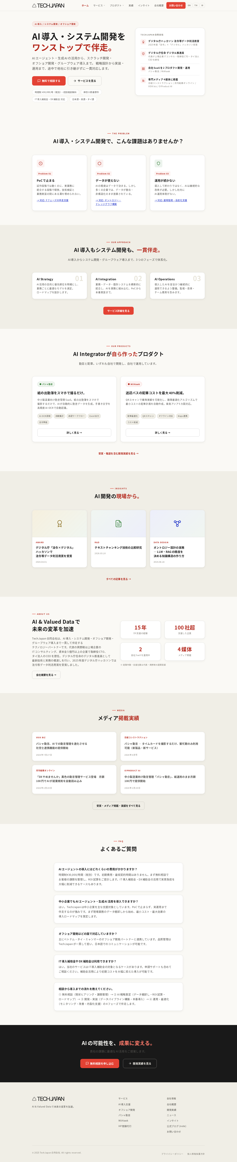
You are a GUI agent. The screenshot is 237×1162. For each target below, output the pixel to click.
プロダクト (116, 5)
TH (195, 5)
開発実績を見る (142, 1063)
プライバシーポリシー (172, 1153)
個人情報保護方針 (196, 1153)
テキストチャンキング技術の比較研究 (118, 547)
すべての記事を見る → (118, 579)
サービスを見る (87, 81)
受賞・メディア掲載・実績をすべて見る (118, 805)
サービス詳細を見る (118, 310)
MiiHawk (123, 1120)
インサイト (144, 5)
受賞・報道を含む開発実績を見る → (118, 453)
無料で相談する (51, 81)
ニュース (171, 1115)
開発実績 (171, 1109)
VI (202, 5)
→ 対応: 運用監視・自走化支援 (171, 200)
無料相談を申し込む (102, 1063)
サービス (98, 5)
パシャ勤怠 (124, 1115)
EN (189, 5)
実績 (131, 5)
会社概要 (159, 5)
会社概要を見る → (46, 674)
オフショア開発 (126, 1109)
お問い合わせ (176, 5)
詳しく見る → (74, 432)
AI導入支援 (124, 1104)
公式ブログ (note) (176, 1126)
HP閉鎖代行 (125, 1126)
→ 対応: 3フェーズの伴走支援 (53, 200)
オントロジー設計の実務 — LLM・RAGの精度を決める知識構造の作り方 (169, 551)
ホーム (85, 5)
